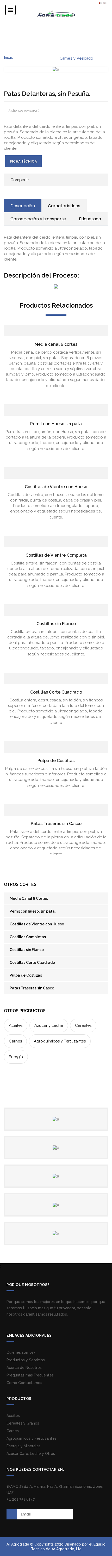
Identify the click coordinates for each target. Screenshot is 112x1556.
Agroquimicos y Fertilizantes (32, 1438)
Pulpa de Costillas (56, 760)
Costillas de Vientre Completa (56, 555)
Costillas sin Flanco (56, 623)
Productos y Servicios (26, 1360)
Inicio (9, 57)
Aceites (15, 1025)
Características (64, 206)
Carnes (15, 1041)
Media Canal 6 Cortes (29, 898)
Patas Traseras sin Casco (56, 823)
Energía (16, 1056)
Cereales (83, 1025)
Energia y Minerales (24, 1446)
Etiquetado (90, 219)
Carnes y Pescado (76, 58)
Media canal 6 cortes (56, 344)
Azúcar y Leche (48, 1025)
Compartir (19, 179)
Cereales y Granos (23, 1423)
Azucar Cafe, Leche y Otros (31, 1453)
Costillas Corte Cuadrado (56, 692)
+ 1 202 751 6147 (21, 1499)
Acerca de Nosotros (24, 1367)
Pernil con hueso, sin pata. (32, 911)
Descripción (22, 206)
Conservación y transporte (38, 219)
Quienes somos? (21, 1352)
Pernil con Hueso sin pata (56, 423)
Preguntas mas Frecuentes (30, 1375)
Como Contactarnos (24, 1383)
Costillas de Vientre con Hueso (56, 486)
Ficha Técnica (23, 161)
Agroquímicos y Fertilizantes (60, 1041)
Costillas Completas (28, 937)
